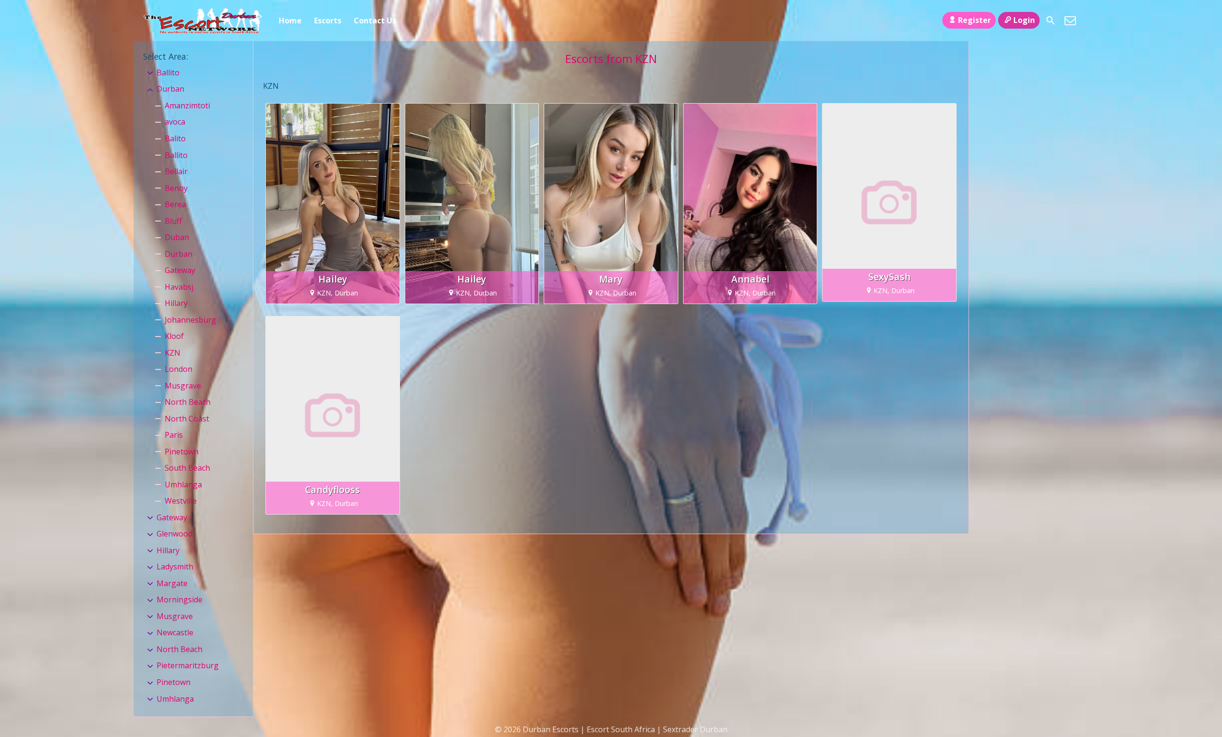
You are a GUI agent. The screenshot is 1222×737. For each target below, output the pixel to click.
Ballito (168, 72)
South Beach (187, 468)
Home (290, 20)
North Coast (187, 418)
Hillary (176, 303)
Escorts (327, 20)
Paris (174, 435)
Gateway (180, 270)
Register (974, 20)
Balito (175, 138)
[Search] (1050, 20)
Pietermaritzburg (188, 665)
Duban (177, 237)
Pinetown (182, 451)
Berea (175, 204)
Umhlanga (183, 484)
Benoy (176, 188)
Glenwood (174, 533)
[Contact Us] (1070, 20)
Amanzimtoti (187, 105)
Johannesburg (190, 320)
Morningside (179, 599)
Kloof (174, 336)
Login (1024, 20)
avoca (175, 121)
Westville (181, 500)
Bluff (173, 221)
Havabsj (179, 287)
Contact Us (375, 20)
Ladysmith (175, 566)
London (178, 369)
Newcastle (175, 632)
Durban (170, 89)
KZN (172, 352)
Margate (172, 583)
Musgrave (183, 385)
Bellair (176, 171)
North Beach (188, 402)
